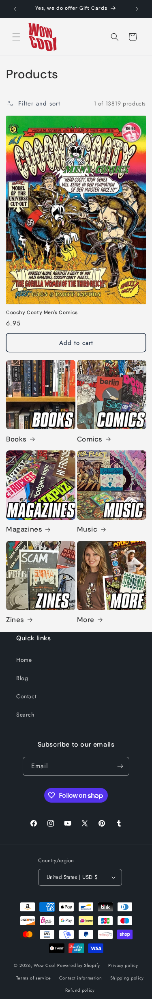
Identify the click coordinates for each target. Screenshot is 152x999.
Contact (26, 696)
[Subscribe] (120, 766)
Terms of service (33, 978)
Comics (90, 439)
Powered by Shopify (78, 965)
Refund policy (80, 990)
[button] (16, 37)
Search (25, 714)
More (85, 619)
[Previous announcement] (15, 9)
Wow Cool (45, 965)
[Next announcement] (137, 9)
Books (16, 439)
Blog (22, 678)
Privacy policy (123, 965)
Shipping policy (127, 978)
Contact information (80, 978)
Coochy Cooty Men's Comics (42, 313)
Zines (15, 619)
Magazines (24, 529)
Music (87, 529)
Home (24, 660)
